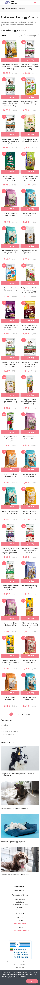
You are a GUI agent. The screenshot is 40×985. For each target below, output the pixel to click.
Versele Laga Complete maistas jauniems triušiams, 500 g (10, 364)
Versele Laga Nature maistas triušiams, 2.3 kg (29, 140)
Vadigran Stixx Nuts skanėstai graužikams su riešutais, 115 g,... (29, 402)
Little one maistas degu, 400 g (29, 587)
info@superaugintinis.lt (20, 930)
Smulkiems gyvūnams (10, 731)
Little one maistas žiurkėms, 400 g (10, 698)
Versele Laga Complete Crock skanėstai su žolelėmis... (10, 588)
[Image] (11, 2)
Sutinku (32, 981)
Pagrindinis (6, 720)
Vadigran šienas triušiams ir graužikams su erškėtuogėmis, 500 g (30, 290)
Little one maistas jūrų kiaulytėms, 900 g (10, 512)
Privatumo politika (19, 977)
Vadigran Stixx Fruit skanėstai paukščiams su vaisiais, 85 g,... (10, 439)
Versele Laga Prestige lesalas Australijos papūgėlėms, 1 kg (10, 327)
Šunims (5, 725)
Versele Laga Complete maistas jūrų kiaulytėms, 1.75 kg (10, 141)
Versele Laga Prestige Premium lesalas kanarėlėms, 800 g (29, 327)
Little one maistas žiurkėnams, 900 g (29, 512)
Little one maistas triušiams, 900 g (29, 475)
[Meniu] (2, 2)
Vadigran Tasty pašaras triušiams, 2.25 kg (29, 103)
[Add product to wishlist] (14, 47)
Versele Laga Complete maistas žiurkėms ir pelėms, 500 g (29, 364)
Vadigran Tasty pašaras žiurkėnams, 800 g (10, 289)
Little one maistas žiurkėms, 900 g (10, 475)
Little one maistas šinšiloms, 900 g (29, 438)
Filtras (4, 36)
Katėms (5, 728)
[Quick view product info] (14, 51)
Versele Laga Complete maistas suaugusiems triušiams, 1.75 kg (10, 104)
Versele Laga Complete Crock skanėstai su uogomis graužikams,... (10, 551)
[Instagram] (22, 935)
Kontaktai (20, 913)
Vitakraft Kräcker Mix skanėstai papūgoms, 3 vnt (30, 625)
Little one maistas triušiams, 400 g (29, 698)
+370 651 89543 (20, 924)
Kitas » (27, 714)
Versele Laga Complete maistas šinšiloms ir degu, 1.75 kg (30, 67)
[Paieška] (31, 2)
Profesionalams (8, 734)
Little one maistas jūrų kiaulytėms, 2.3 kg (10, 252)
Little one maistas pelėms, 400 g (29, 661)
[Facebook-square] (18, 935)
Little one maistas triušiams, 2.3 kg (29, 214)
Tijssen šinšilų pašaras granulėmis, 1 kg (30, 252)
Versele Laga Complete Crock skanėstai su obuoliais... (29, 551)
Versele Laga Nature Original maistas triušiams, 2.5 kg (10, 178)
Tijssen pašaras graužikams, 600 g (10, 401)
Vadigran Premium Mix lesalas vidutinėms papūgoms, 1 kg (30, 178)
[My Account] (38, 2)
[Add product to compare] (14, 42)
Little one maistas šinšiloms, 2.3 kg (10, 214)
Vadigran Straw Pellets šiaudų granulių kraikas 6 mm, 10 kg (10, 67)
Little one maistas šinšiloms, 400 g (10, 624)
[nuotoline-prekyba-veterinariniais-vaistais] (20, 950)
